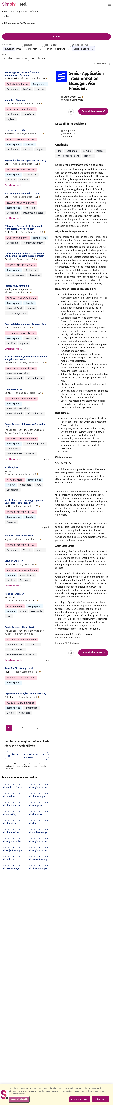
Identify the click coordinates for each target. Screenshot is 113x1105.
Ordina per (7, 45)
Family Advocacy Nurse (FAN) (19, 627)
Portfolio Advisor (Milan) (17, 285)
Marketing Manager (15, 100)
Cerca (56, 36)
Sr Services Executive (15, 130)
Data (4, 54)
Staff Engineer (12, 467)
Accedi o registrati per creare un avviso (28, 756)
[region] (56, 1094)
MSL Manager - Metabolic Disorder (22, 193)
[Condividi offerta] (71, 112)
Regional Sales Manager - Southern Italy (25, 324)
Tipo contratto (50, 45)
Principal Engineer (14, 594)
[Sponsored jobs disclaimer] (109, 63)
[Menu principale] (109, 4)
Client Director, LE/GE (15, 389)
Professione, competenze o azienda (20, 11)
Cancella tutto (38, 58)
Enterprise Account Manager (19, 535)
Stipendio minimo (80, 45)
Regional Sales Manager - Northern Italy (25, 160)
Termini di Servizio (38, 764)
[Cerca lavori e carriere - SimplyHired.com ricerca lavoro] (14, 4)
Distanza (28, 45)
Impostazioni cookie (19, 1099)
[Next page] (37, 728)
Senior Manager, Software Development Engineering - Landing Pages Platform (25, 254)
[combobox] (56, 16)
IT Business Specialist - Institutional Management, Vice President (23, 227)
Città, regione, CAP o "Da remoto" (18, 23)
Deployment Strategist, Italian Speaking (25, 693)
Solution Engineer (14, 561)
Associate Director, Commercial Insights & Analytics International (26, 358)
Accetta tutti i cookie (79, 1099)
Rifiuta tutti (100, 1099)
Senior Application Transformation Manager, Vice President (22, 73)
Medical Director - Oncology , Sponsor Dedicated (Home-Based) (24, 501)
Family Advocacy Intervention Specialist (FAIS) (25, 425)
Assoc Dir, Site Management (19, 668)
